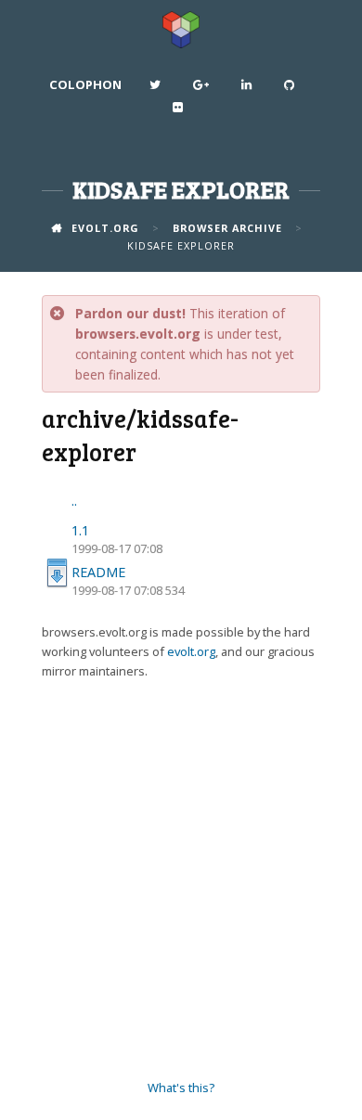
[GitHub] (291, 89)
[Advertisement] (181, 880)
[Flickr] (180, 111)
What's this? (181, 1087)
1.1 (80, 530)
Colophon (85, 84)
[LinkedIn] (248, 89)
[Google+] (203, 89)
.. (74, 500)
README (98, 572)
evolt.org (191, 651)
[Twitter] (157, 89)
